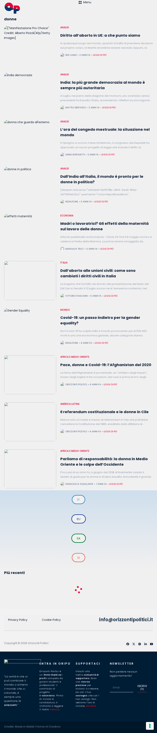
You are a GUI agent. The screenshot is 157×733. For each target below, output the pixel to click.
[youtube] (151, 644)
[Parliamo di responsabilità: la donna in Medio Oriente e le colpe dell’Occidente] (30, 468)
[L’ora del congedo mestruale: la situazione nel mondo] (30, 139)
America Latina (70, 404)
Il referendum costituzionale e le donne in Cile (104, 411)
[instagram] (139, 644)
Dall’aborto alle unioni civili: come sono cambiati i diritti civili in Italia (98, 273)
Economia (66, 215)
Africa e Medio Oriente (74, 357)
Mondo (65, 310)
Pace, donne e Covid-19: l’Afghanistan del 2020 (105, 364)
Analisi (64, 27)
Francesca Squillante (79, 484)
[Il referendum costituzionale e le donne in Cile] (30, 421)
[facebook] (127, 644)
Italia (63, 262)
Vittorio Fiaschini (76, 295)
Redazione (71, 201)
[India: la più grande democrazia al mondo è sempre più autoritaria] (30, 92)
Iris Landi (71, 55)
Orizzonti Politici (76, 384)
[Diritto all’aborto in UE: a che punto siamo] (30, 45)
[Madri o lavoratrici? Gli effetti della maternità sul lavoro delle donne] (30, 233)
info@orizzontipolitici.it (126, 620)
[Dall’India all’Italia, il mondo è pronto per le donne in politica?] (30, 186)
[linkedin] (145, 644)
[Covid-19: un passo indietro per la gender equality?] (30, 327)
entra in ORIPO (55, 664)
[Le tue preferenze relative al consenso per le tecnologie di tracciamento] (150, 726)
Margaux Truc (74, 248)
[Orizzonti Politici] (41, 8)
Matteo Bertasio (75, 107)
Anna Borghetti (75, 154)
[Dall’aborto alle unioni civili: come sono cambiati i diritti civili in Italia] (30, 280)
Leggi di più (100, 55)
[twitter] (133, 644)
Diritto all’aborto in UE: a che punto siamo (100, 35)
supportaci (88, 664)
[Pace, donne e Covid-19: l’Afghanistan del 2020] (30, 374)
